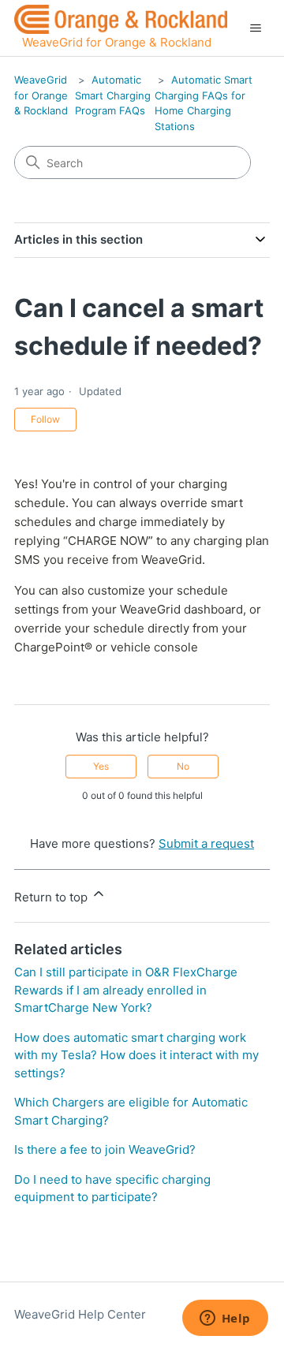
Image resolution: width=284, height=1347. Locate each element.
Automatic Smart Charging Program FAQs (113, 95)
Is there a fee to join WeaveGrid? (105, 1149)
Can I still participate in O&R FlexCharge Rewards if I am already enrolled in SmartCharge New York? (125, 990)
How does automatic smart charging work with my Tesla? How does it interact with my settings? (136, 1055)
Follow (45, 419)
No (183, 766)
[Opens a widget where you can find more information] (224, 1319)
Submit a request (206, 843)
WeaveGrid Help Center (80, 1314)
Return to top (52, 897)
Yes (101, 766)
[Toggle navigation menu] (255, 28)
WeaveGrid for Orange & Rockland (41, 95)
